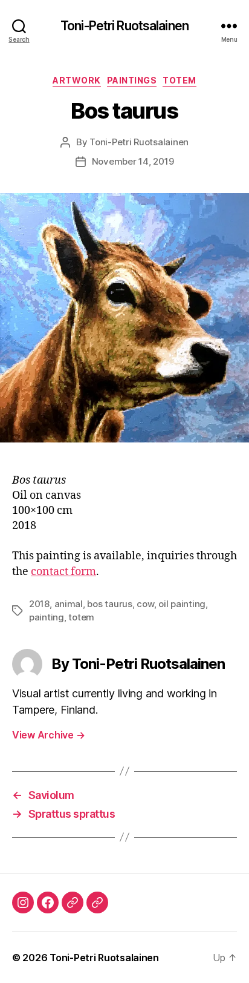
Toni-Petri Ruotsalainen (124, 25)
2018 (39, 604)
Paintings (132, 80)
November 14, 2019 (133, 161)
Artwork (77, 80)
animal (68, 604)
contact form (63, 572)
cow (145, 604)
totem (81, 617)
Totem (179, 80)
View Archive (48, 735)
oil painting (181, 604)
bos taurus (109, 604)
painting (46, 617)
